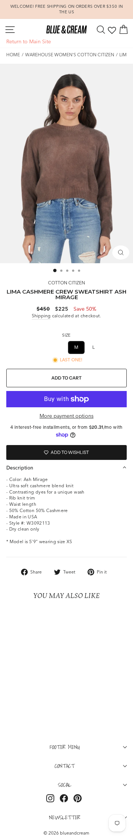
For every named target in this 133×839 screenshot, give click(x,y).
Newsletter (64, 817)
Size (66, 335)
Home (13, 54)
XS (41, 347)
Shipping (41, 315)
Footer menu (65, 746)
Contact (65, 765)
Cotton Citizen (66, 282)
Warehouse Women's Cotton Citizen (69, 54)
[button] (66, 467)
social (64, 784)
